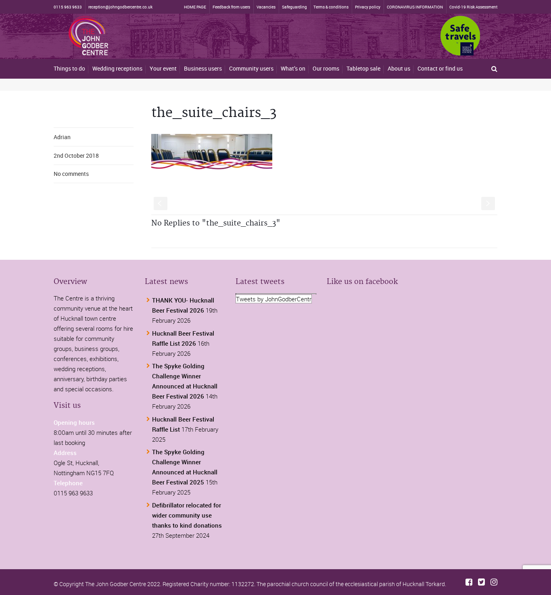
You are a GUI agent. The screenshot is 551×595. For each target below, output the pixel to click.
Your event (163, 68)
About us (399, 68)
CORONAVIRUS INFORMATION (415, 7)
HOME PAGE (195, 7)
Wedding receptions (117, 68)
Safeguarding (294, 7)
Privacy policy (367, 7)
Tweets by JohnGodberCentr (273, 299)
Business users (203, 68)
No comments (71, 173)
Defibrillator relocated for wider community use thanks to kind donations (187, 515)
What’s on (293, 68)
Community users (251, 68)
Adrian (62, 137)
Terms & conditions (331, 7)
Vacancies (266, 7)
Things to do (69, 68)
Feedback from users (231, 7)
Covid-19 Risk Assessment (473, 7)
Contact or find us (440, 68)
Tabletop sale (363, 68)
